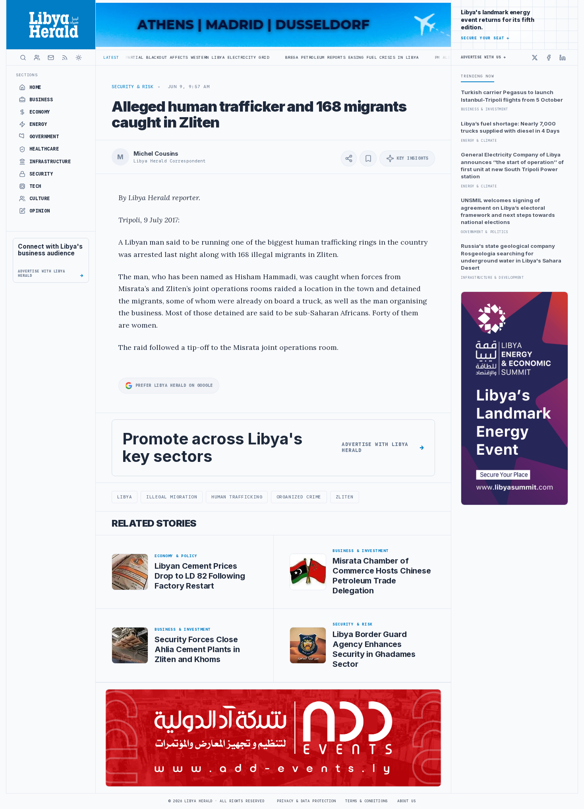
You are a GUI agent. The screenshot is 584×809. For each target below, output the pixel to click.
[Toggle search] (23, 57)
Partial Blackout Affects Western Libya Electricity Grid (159, 57)
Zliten (345, 497)
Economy (39, 112)
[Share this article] (349, 158)
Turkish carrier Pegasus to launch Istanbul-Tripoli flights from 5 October (512, 95)
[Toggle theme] (78, 57)
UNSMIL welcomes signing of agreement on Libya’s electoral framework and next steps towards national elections (508, 211)
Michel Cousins (155, 153)
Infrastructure (50, 161)
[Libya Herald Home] (50, 24)
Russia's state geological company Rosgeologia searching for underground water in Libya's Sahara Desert (511, 257)
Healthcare (44, 149)
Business (41, 99)
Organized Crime (299, 497)
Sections (27, 74)
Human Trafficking (236, 497)
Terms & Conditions (366, 801)
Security (41, 174)
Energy (38, 124)
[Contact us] (50, 57)
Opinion (39, 211)
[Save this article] (368, 158)
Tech (35, 186)
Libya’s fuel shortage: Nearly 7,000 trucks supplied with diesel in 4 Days (510, 127)
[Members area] (37, 57)
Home (35, 87)
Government (44, 136)
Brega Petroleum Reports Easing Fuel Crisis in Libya (314, 57)
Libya (124, 497)
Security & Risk (132, 86)
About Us (406, 801)
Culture (39, 198)
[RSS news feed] (64, 57)
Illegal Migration (171, 497)
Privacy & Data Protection (306, 801)
